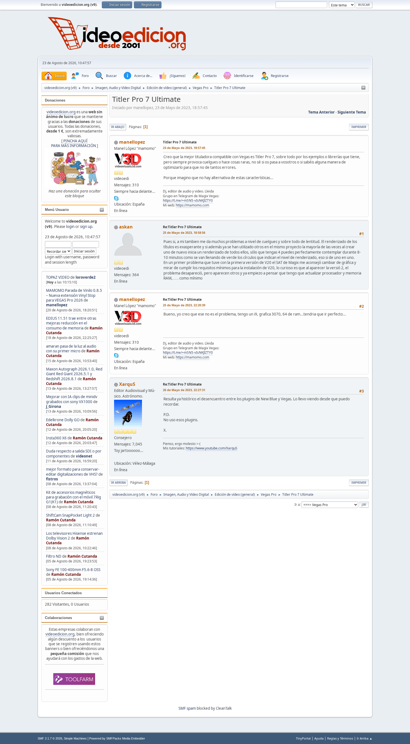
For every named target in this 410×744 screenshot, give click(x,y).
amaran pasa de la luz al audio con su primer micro (71, 348)
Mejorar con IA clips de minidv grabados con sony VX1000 (71, 399)
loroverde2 (86, 277)
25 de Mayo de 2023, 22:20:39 (184, 305)
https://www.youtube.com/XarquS (211, 448)
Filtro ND (54, 556)
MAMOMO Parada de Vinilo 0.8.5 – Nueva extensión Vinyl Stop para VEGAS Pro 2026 (74, 295)
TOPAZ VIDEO (57, 277)
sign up (86, 226)
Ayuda (319, 738)
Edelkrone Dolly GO (62, 419)
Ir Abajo (117, 127)
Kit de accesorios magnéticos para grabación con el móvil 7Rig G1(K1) (73, 497)
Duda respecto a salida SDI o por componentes (74, 453)
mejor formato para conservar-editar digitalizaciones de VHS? (72, 471)
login (70, 226)
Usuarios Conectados (63, 593)
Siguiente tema (351, 112)
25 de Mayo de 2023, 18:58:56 (184, 232)
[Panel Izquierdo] (363, 88)
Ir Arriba (118, 482)
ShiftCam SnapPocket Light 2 (70, 515)
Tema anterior (321, 112)
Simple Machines (75, 738)
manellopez (56, 304)
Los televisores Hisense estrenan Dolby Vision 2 (74, 536)
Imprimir (358, 127)
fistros (52, 478)
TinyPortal (303, 738)
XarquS (127, 384)
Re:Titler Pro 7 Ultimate (182, 227)
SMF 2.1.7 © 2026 (50, 738)
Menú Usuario (57, 210)
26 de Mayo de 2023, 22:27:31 (184, 390)
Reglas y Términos (340, 738)
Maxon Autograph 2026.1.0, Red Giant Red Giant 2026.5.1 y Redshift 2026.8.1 (74, 374)
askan (126, 227)
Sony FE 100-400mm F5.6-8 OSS (73, 569)
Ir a (297, 504)
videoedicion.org (61, 111)
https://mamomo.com (192, 205)
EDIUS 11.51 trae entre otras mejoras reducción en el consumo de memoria (71, 323)
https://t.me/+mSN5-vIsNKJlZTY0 (188, 200)
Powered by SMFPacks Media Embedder (117, 738)
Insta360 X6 (56, 437)
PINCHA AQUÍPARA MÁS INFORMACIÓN (73, 143)
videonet (84, 456)
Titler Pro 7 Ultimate (180, 142)
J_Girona (53, 406)
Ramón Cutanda (87, 437)
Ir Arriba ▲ (364, 738)
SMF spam (187, 708)
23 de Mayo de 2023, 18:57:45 (184, 148)
